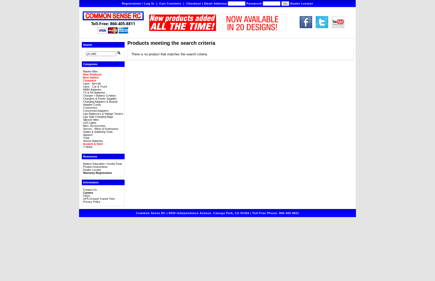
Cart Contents (170, 3)
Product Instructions (95, 166)
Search (87, 44)
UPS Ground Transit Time (99, 198)
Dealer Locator (301, 3)
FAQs (86, 195)
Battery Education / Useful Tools (102, 163)
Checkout (193, 3)
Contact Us (90, 189)
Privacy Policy (91, 201)
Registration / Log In (138, 3)
